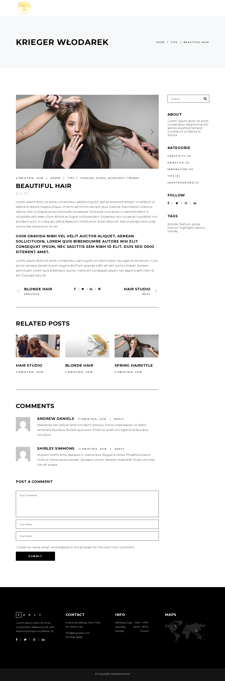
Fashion (87, 178)
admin (56, 178)
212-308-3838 (74, 637)
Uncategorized (181, 182)
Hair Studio (29, 365)
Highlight (116, 178)
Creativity (177, 156)
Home (160, 42)
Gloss (101, 178)
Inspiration (178, 169)
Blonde (173, 224)
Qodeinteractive (120, 673)
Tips (174, 42)
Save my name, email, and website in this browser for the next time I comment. (77, 547)
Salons (200, 227)
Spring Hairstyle (134, 365)
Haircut (173, 227)
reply (119, 419)
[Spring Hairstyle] (137, 346)
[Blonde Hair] (87, 346)
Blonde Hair (79, 365)
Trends (133, 178)
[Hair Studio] (38, 346)
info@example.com (78, 632)
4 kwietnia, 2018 (30, 178)
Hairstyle (176, 162)
